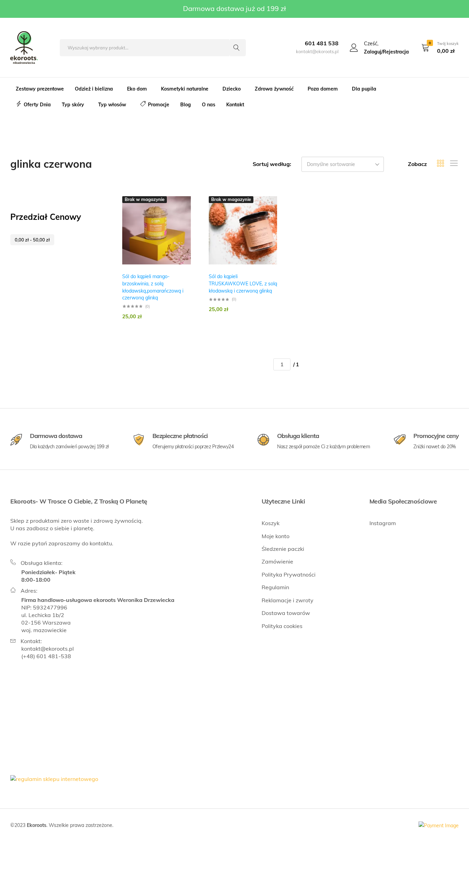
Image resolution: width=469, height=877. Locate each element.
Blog (185, 105)
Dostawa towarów (286, 612)
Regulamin (275, 587)
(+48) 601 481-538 (46, 656)
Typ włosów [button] (112, 105)
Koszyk (270, 523)
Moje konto (275, 536)
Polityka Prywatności (289, 574)
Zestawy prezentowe (40, 89)
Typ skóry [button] (73, 105)
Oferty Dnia (37, 105)
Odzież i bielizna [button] (94, 89)
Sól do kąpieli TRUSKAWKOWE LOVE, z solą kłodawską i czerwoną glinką (243, 283)
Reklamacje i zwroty (287, 600)
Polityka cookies (282, 626)
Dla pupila (364, 89)
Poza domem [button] (323, 89)
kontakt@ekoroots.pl (47, 648)
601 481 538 (322, 43)
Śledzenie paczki (283, 548)
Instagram (382, 523)
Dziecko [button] (231, 89)
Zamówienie (277, 561)
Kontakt (235, 105)
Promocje (158, 105)
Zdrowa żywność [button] (274, 89)
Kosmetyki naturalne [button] (184, 89)
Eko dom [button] (137, 89)
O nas (208, 105)
